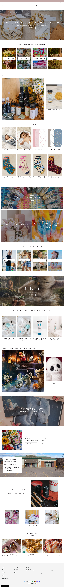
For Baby (3, 572)
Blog (15, 572)
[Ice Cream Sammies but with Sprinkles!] (11, 546)
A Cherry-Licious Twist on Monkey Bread (52, 555)
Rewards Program (29, 566)
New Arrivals (4, 566)
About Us (15, 570)
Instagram (16, 573)
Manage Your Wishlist (18, 567)
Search (15, 566)
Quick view (54, 107)
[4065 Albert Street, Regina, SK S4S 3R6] (32, 465)
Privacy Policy (28, 569)
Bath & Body (4, 575)
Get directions (8, 470)
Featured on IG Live (5, 578)
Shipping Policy (29, 567)
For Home (3, 567)
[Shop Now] (32, 198)
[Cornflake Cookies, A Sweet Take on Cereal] (32, 546)
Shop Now (32, 27)
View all (32, 182)
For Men (3, 573)
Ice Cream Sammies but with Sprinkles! (11, 555)
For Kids (3, 570)
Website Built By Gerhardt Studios (32, 583)
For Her (3, 569)
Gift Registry (16, 569)
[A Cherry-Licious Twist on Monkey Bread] (52, 546)
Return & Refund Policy (30, 570)
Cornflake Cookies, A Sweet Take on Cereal (32, 556)
